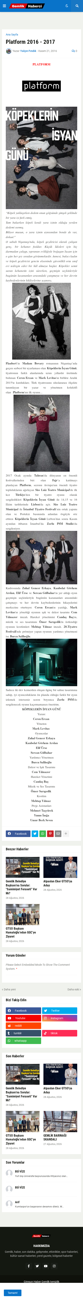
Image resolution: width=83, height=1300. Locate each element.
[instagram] (54, 1266)
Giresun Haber (33, 1281)
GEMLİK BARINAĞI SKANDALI (54, 1137)
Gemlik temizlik (50, 1281)
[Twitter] (35, 833)
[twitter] (37, 1266)
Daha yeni (10, 989)
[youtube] (45, 1266)
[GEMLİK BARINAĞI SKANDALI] (60, 1121)
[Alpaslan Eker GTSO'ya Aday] (60, 867)
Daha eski (73, 989)
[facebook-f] (28, 1266)
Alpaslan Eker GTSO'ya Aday (57, 883)
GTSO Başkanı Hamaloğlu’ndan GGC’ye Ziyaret (21, 932)
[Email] (58, 833)
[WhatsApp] (42, 833)
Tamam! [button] (13, 1292)
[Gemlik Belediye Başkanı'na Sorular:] (23, 867)
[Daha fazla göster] (66, 833)
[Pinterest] (50, 833)
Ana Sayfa (12, 34)
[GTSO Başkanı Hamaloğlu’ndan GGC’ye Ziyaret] (23, 914)
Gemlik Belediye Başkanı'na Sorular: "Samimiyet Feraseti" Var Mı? (21, 887)
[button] (4, 6)
